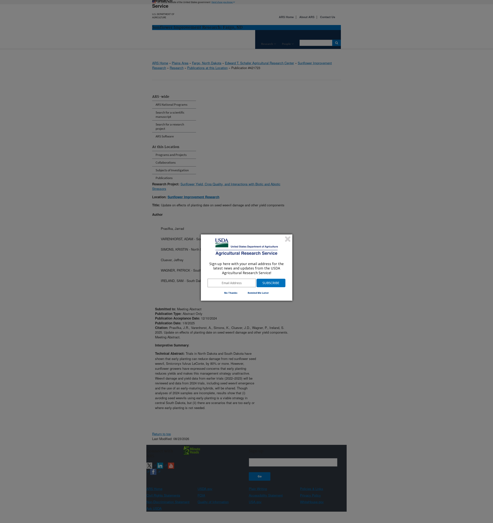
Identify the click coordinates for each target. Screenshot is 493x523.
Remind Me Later (258, 293)
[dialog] (246, 267)
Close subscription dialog (287, 239)
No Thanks (230, 293)
